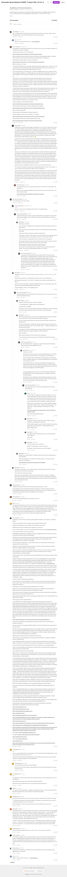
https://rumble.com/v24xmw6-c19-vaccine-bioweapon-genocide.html (28, 62)
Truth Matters (16, 749)
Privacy (30, 867)
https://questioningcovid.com (19, 721)
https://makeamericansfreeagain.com (27, 732)
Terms (34, 867)
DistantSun (15, 796)
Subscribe (56, 2)
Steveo (28, 393)
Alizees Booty (16, 848)
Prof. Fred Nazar (16, 46)
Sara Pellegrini (16, 31)
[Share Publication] (51, 2)
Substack (27, 874)
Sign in (63, 2)
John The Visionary (17, 199)
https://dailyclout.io (22, 738)
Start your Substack (30, 871)
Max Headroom (16, 496)
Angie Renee (17, 125)
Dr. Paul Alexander (14, 9)
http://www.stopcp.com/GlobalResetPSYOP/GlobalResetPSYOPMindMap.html (30, 725)
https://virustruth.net (51, 529)
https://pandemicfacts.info (18, 713)
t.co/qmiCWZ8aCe (35, 41)
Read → (11, 16)
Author (16, 207)
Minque (14, 809)
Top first (55, 20)
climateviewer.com (51, 563)
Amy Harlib (15, 517)
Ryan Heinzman (16, 485)
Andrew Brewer (16, 828)
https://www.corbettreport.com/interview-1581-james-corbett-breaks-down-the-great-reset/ (33, 723)
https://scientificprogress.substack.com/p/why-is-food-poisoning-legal (28, 116)
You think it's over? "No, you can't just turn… (21, 8)
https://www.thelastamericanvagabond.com (22, 711)
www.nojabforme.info (17, 740)
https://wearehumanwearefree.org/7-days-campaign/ (25, 715)
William (14, 788)
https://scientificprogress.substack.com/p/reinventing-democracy (27, 120)
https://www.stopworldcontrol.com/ (21, 709)
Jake (13, 503)
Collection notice (40, 867)
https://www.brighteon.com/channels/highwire (28, 734)
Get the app (40, 871)
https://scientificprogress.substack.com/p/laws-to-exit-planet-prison (28, 104)
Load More (12, 862)
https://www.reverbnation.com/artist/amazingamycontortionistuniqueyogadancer (31, 619)
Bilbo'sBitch (21, 222)
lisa (15, 39)
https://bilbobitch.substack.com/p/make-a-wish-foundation (32, 244)
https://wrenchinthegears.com (19, 706)
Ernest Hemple (16, 835)
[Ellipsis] (57, 32)
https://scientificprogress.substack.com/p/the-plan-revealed (30, 194)
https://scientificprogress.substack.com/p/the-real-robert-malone (27, 54)
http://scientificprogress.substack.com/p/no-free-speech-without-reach (28, 108)
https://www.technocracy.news (19, 736)
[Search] (48, 2)
